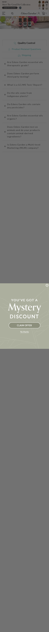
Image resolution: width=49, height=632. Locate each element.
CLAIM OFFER (24, 325)
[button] (24, 332)
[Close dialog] (47, 285)
